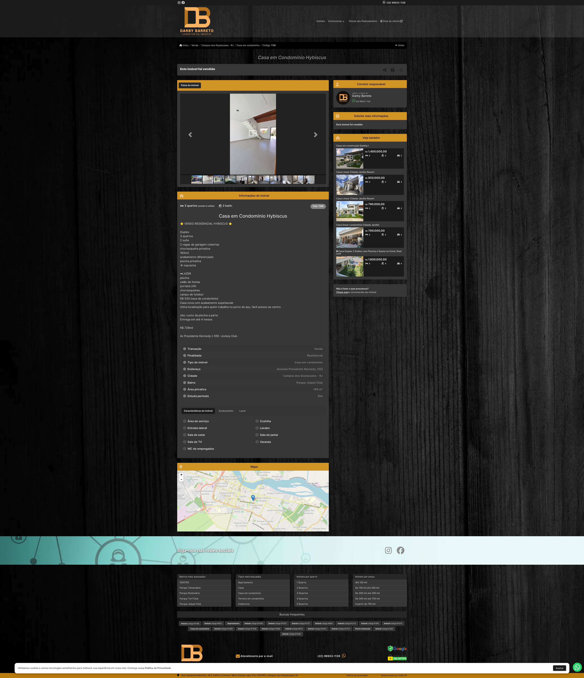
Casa (241, 587)
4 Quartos (302, 598)
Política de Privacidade (158, 668)
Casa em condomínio (248, 45)
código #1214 (347, 623)
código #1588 (271, 629)
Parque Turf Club (189, 598)
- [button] (181, 479)
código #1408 (247, 629)
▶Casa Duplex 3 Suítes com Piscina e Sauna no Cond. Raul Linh (368, 252)
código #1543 (317, 629)
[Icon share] (179, 2)
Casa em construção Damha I (352, 145)
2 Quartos (302, 587)
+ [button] (181, 475)
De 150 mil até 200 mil (367, 587)
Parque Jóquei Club (190, 603)
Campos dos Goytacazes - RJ (217, 45)
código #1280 (223, 629)
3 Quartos (302, 593)
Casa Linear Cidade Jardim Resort (355, 172)
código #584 (324, 623)
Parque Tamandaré (190, 587)
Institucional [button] (335, 21)
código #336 (384, 629)
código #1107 (301, 623)
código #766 (370, 623)
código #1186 (190, 623)
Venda (194, 45)
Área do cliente (391, 21)
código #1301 (277, 623)
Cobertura (244, 603)
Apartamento (245, 582)
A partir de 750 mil (365, 603)
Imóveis (321, 21)
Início (185, 45)
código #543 (213, 623)
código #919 (294, 629)
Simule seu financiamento (363, 21)
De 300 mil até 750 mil (367, 598)
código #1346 (291, 634)
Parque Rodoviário (190, 593)
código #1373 (341, 629)
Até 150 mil (361, 582)
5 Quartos (302, 603)
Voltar (401, 45)
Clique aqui (342, 292)
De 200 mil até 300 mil (367, 593)
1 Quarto (301, 582)
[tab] (190, 85)
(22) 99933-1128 (396, 2)
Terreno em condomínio (251, 598)
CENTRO (184, 582)
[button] (191, 135)
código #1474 (393, 623)
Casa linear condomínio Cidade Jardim (357, 224)
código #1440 (254, 623)
